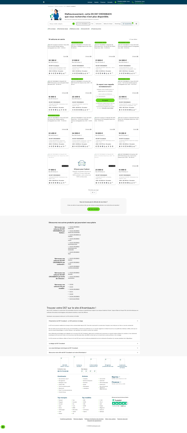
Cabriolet (102, 380)
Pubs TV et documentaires (65, 390)
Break (84, 384)
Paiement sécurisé (122, 419)
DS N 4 (71, 291)
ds (64, 6)
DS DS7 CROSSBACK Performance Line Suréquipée (73, 248)
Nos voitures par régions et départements (104, 388)
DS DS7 (71, 286)
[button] (88, 23)
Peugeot (61, 402)
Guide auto (102, 384)
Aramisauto (50, 6)
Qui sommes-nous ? (64, 378)
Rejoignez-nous (63, 382)
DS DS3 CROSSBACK (74, 289)
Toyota (74, 411)
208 (84, 400)
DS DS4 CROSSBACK (74, 296)
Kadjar (101, 405)
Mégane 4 (102, 407)
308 (84, 404)
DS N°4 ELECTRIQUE (74, 299)
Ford (74, 405)
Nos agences (62, 380)
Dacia (60, 407)
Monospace (86, 386)
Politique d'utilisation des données (94, 419)
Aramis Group (62, 392)
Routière (85, 382)
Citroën (61, 404)
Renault (61, 400)
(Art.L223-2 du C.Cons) (107, 108)
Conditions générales (66, 419)
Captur (85, 411)
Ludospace (86, 388)
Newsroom (61, 388)
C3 (84, 407)
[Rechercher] (73, 24)
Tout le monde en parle (64, 386)
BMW (74, 407)
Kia (73, 404)
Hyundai (75, 402)
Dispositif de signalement (94, 420)
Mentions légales (78, 419)
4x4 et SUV (102, 378)
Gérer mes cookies (110, 419)
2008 (84, 402)
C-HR (101, 400)
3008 (84, 405)
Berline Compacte (87, 380)
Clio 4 (101, 402)
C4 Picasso (86, 409)
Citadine (85, 378)
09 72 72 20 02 (63, 371)
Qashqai (102, 411)
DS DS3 (71, 294)
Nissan (60, 413)
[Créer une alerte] (3, 427)
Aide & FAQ (61, 384)
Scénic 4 (102, 409)
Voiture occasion (59, 6)
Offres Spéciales (104, 382)
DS (73, 413)
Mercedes (75, 409)
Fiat (74, 400)
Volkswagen (62, 409)
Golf (101, 404)
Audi (60, 411)
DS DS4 (71, 284)
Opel (60, 405)
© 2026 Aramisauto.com (93, 426)
